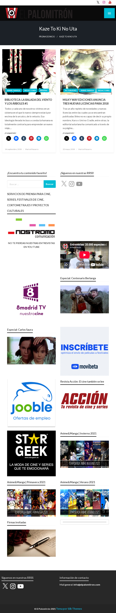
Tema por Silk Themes (69, 608)
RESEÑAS (43, 90)
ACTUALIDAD (70, 90)
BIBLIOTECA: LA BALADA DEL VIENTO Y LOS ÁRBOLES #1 (28, 101)
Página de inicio (47, 37)
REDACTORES (30, 90)
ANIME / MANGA (13, 90)
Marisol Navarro (31, 149)
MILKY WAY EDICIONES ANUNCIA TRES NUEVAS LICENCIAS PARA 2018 (85, 101)
